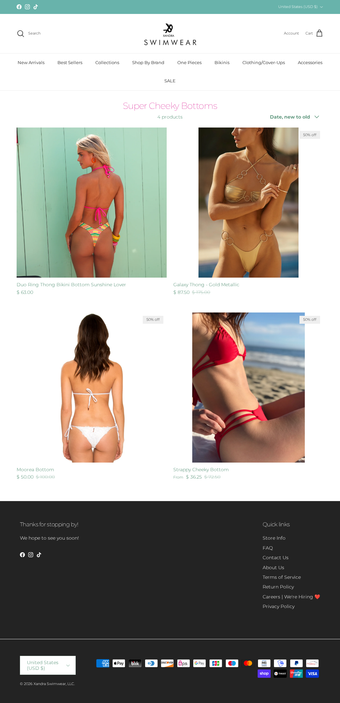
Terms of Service (282, 577)
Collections (107, 62)
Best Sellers (69, 62)
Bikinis (221, 62)
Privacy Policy (279, 606)
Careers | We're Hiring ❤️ (291, 597)
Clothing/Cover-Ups (263, 62)
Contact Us (276, 558)
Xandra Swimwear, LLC (54, 683)
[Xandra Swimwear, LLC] (170, 33)
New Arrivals (31, 62)
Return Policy (278, 587)
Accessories (310, 62)
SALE (170, 80)
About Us (273, 568)
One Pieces (189, 62)
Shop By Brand (148, 62)
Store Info (274, 538)
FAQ (268, 548)
